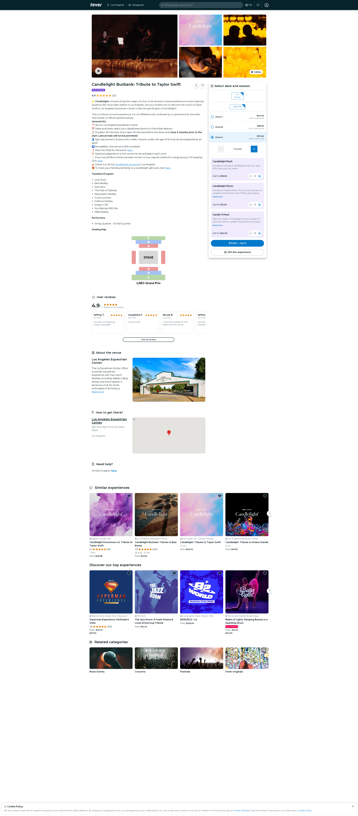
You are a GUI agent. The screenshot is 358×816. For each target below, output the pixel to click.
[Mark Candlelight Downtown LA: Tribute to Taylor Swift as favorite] (129, 496)
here (129, 150)
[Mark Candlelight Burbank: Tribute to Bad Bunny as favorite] (174, 496)
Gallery (257, 72)
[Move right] (269, 513)
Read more (98, 391)
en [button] (250, 5)
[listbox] (237, 96)
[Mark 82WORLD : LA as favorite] (220, 573)
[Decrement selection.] (220, 149)
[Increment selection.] (254, 149)
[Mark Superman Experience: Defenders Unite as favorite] (129, 573)
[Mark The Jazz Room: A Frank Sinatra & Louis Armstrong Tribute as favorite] (174, 573)
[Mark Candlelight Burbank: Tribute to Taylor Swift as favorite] (202, 85)
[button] (237, 117)
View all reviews (148, 340)
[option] (237, 117)
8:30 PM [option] (237, 106)
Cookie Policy (305, 810)
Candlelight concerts (127, 164)
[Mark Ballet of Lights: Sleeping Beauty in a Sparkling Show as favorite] (265, 573)
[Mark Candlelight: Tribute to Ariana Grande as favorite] (265, 496)
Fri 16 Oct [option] (237, 96)
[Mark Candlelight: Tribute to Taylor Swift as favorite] (220, 496)
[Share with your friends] (196, 85)
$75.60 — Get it (237, 243)
